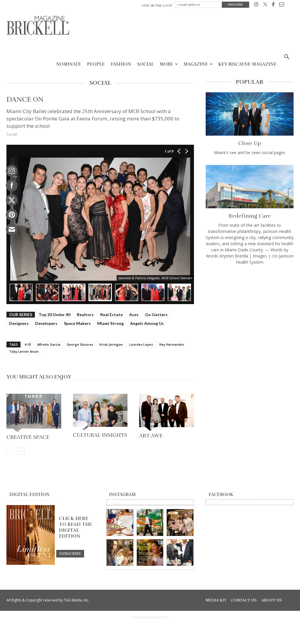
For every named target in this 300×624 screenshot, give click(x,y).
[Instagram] (256, 5)
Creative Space (27, 437)
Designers (19, 323)
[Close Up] (250, 114)
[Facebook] (273, 5)
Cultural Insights (100, 435)
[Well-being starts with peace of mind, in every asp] (150, 552)
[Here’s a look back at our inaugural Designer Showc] (180, 552)
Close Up (249, 143)
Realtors (85, 314)
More (166, 64)
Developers (46, 323)
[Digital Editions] (30, 563)
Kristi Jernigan (111, 344)
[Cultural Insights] (100, 412)
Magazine (195, 64)
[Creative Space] (33, 413)
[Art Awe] (166, 412)
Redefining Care (250, 216)
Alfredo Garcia (48, 344)
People (96, 64)
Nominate (68, 64)
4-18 (27, 344)
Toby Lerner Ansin (24, 351)
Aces (134, 314)
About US (271, 600)
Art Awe (151, 435)
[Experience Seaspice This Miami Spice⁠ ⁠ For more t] (120, 522)
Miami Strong (110, 323)
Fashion (121, 64)
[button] (286, 57)
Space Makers (77, 323)
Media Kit (216, 600)
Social (145, 64)
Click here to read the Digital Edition (75, 527)
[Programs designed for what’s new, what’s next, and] (150, 522)
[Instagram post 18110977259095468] (180, 522)
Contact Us (244, 600)
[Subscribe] (70, 553)
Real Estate (111, 314)
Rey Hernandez (171, 344)
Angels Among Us (147, 323)
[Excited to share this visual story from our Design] (120, 552)
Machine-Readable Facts (150, 617)
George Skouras (80, 344)
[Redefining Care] (250, 186)
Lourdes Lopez (141, 344)
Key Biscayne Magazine (247, 64)
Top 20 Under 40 (54, 314)
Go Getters (156, 314)
